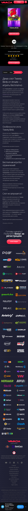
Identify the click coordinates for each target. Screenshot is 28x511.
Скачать (14, 483)
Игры (11, 72)
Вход (18, 2)
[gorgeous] (18, 56)
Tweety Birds (18, 72)
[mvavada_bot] (22, 462)
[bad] (9, 56)
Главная (5, 72)
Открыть (20, 506)
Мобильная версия (14, 471)
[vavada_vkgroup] (14, 462)
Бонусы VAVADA (14, 469)
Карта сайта (14, 484)
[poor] (11, 56)
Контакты (13, 477)
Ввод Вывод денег (14, 473)
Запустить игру (14, 33)
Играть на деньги (14, 62)
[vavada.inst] (10, 462)
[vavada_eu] (18, 462)
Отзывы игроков (14, 475)
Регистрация (14, 241)
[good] (16, 56)
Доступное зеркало (14, 479)
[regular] (13, 56)
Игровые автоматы (14, 467)
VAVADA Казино (6, 94)
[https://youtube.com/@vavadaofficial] (6, 462)
